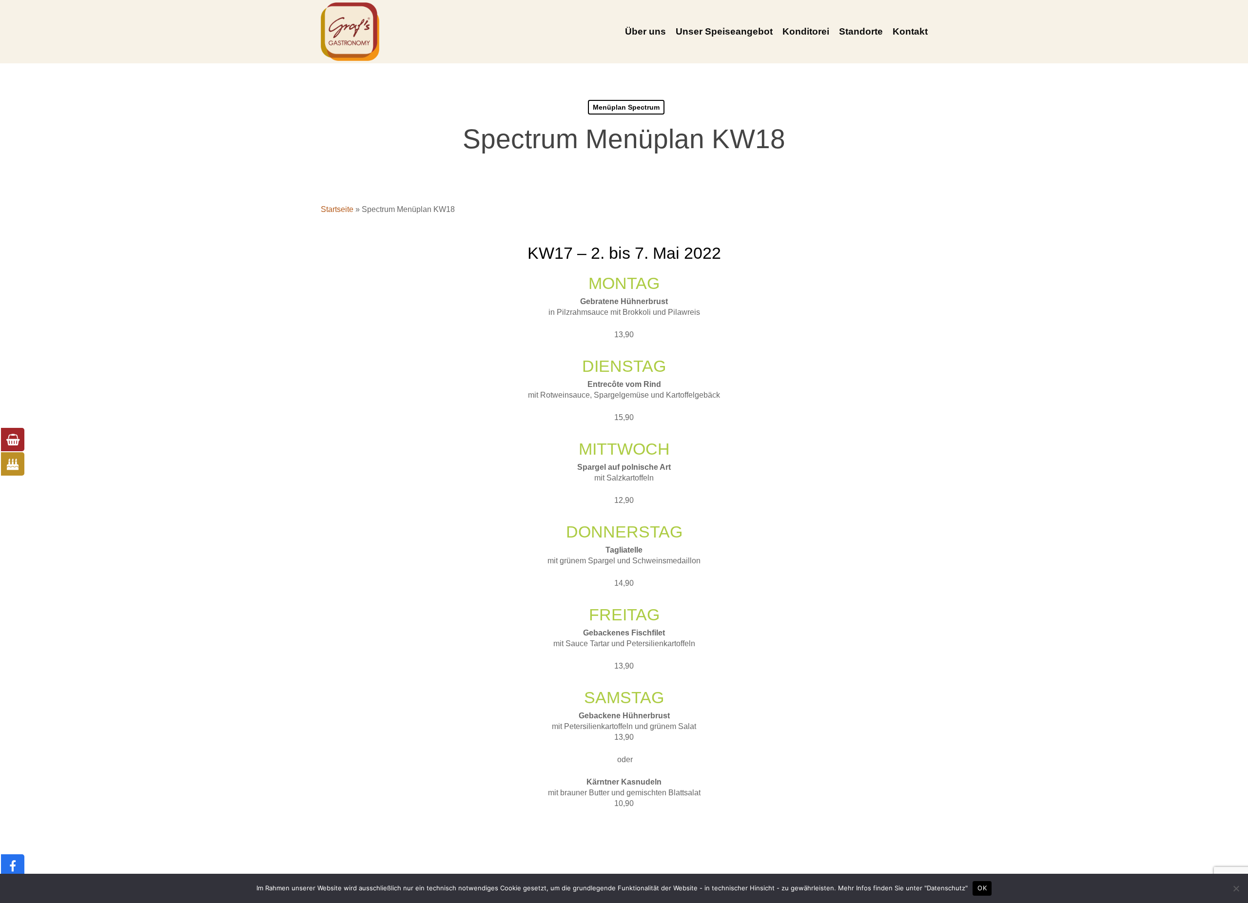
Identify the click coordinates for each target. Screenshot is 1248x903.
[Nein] (1236, 888)
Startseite (337, 209)
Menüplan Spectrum (626, 107)
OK (982, 888)
